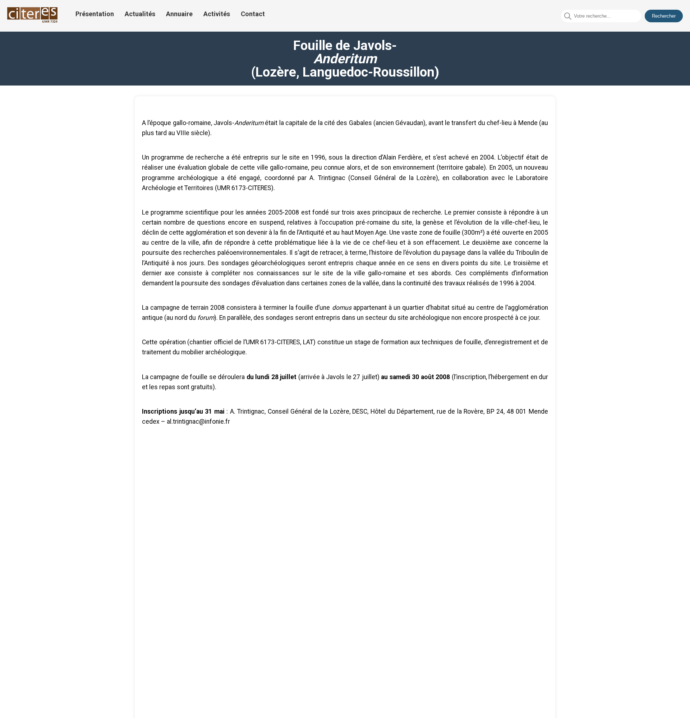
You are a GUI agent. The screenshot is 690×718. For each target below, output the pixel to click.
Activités (216, 14)
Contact (253, 14)
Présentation (94, 14)
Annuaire (179, 14)
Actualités (140, 14)
